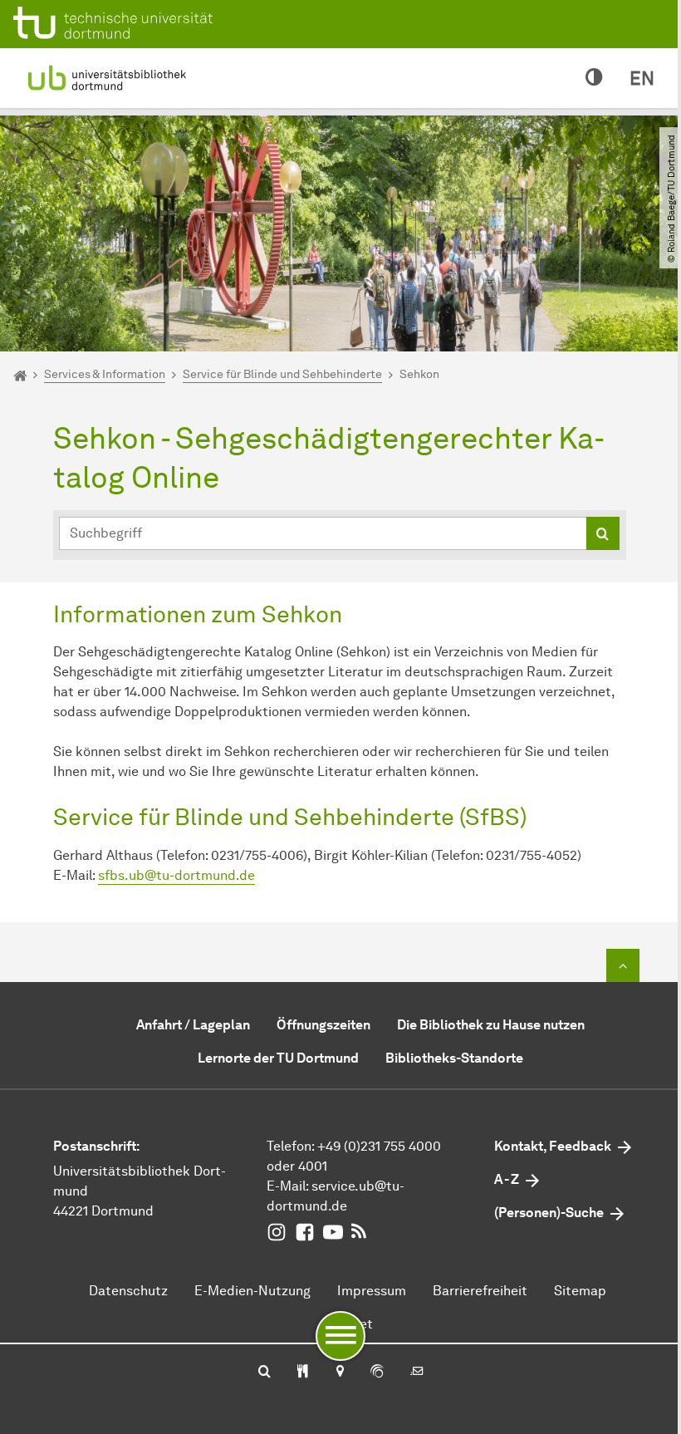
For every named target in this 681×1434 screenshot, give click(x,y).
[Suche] (264, 1372)
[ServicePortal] (377, 1372)
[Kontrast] (594, 78)
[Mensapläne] (302, 1372)
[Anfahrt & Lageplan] (339, 1372)
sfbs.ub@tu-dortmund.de (176, 875)
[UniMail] (417, 1372)
